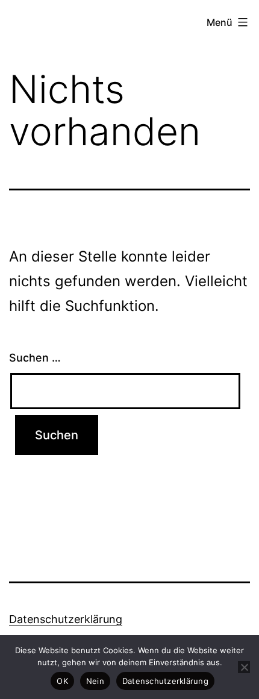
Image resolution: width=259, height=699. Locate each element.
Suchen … (35, 357)
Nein (95, 681)
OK (62, 681)
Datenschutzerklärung (65, 619)
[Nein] (244, 667)
